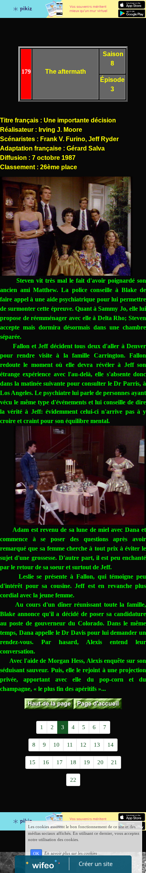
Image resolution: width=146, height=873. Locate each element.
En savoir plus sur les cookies (70, 853)
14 (110, 745)
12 (83, 745)
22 (73, 780)
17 (59, 762)
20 (100, 762)
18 (73, 762)
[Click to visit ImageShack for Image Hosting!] (66, 226)
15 (32, 762)
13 (97, 745)
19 (87, 762)
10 (56, 745)
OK (36, 854)
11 (70, 745)
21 (114, 762)
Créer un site (96, 864)
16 (46, 762)
